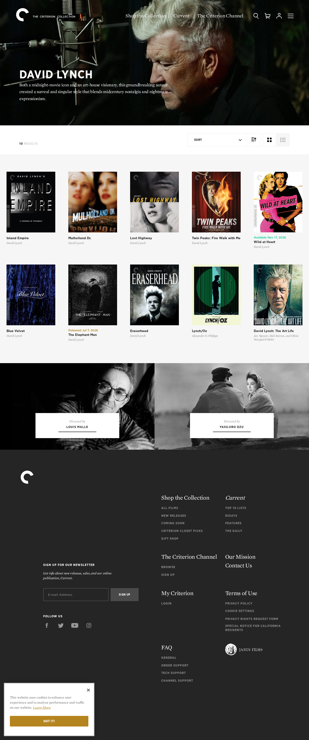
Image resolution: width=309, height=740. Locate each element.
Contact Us (238, 565)
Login (166, 603)
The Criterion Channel (220, 16)
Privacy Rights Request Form (251, 619)
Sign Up (168, 575)
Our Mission (240, 556)
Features (233, 523)
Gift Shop (170, 538)
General (168, 657)
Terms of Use (241, 593)
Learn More (42, 707)
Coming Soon (173, 523)
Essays (231, 515)
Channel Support (177, 680)
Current (181, 16)
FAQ (166, 647)
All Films (169, 508)
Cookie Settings (239, 611)
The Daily (233, 531)
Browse (168, 567)
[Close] (88, 690)
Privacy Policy (239, 603)
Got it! (49, 721)
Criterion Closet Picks (182, 531)
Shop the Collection (146, 16)
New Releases (173, 515)
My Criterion (177, 593)
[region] (49, 709)
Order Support (175, 665)
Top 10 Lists (235, 508)
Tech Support (173, 673)
